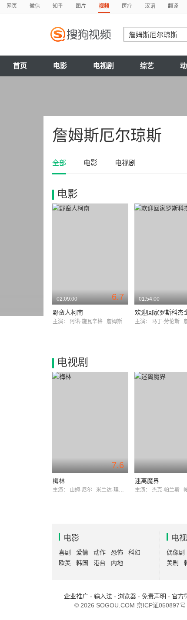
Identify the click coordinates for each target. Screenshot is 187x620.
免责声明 (154, 596)
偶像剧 (176, 552)
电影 (60, 65)
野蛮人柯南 (68, 312)
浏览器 (127, 596)
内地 (117, 562)
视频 (104, 6)
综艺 (147, 65)
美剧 (173, 562)
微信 (35, 6)
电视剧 (103, 65)
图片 (81, 6)
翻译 (173, 6)
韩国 (82, 562)
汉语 (150, 6)
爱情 (82, 552)
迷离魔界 (147, 480)
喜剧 (65, 552)
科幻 (134, 552)
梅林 (59, 480)
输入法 (103, 596)
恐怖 (117, 552)
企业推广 (76, 596)
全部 (59, 163)
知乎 (58, 6)
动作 (100, 552)
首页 (20, 65)
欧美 (65, 562)
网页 (12, 6)
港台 (100, 562)
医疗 (127, 6)
